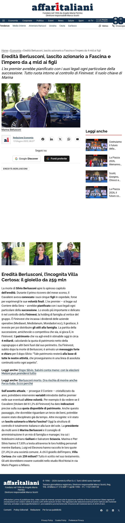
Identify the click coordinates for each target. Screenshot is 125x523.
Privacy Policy (47, 520)
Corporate (27, 20)
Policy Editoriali (21, 510)
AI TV (90, 20)
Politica (40, 20)
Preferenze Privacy (76, 520)
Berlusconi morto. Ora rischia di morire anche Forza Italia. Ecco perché (39, 382)
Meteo (105, 26)
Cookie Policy (60, 520)
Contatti (7, 510)
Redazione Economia (23, 137)
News (60, 20)
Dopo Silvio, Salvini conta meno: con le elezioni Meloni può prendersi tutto (40, 372)
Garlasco (72, 26)
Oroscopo (120, 26)
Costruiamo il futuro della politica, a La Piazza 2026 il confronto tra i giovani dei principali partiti (115, 145)
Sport (81, 20)
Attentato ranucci (37, 26)
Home (5, 50)
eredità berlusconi (15, 169)
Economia (13, 20)
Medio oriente (19, 26)
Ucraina (52, 26)
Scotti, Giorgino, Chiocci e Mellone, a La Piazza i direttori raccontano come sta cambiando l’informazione (115, 177)
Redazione (35, 510)
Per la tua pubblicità (52, 510)
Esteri (51, 20)
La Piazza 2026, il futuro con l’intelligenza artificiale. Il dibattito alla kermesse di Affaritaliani (115, 193)
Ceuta (62, 26)
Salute (71, 20)
